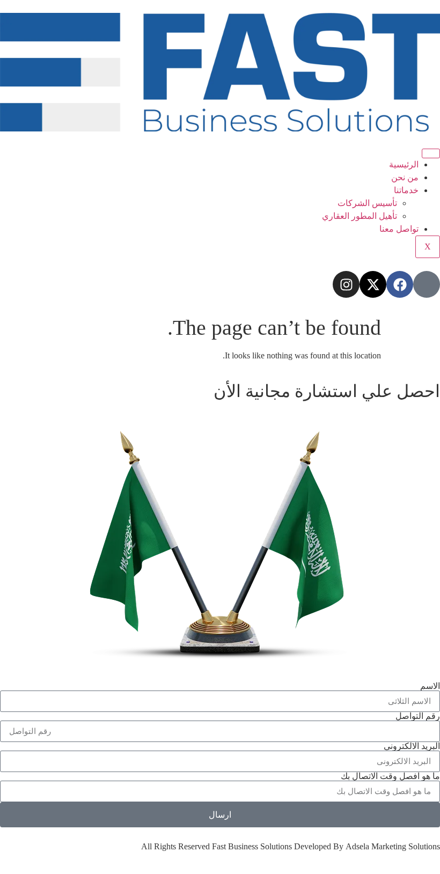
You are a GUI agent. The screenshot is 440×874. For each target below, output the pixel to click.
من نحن (405, 177)
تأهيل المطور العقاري (359, 216)
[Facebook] (399, 284)
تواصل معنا (399, 228)
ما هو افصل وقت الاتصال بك (390, 776)
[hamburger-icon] (431, 153)
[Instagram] (346, 284)
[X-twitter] (373, 284)
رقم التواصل (417, 716)
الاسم (430, 686)
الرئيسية (404, 164)
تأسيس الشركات (367, 203)
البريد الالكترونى (412, 746)
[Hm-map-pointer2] (426, 284)
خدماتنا (406, 190)
